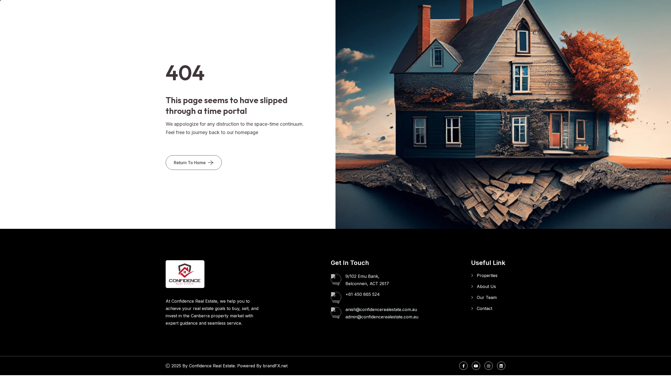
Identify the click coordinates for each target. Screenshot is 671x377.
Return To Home (190, 162)
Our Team (487, 297)
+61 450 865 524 (362, 294)
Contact (484, 308)
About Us (486, 286)
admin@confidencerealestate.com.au (381, 316)
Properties (487, 275)
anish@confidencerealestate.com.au (381, 309)
